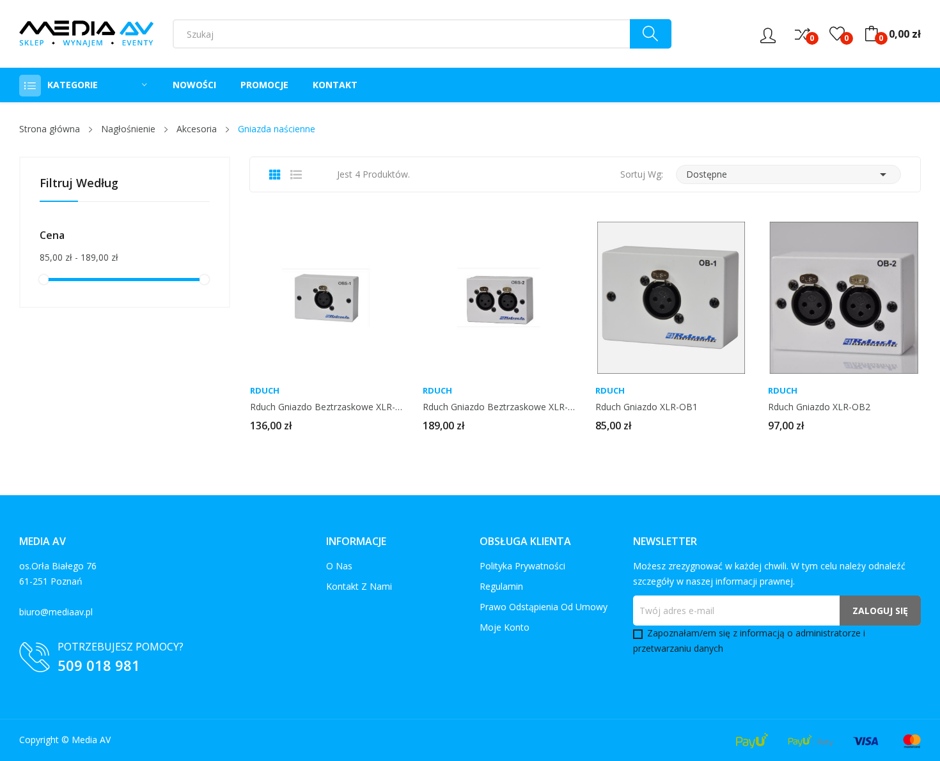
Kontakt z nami (359, 586)
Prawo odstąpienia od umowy (543, 607)
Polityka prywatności (522, 566)
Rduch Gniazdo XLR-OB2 (819, 407)
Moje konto (504, 627)
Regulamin (501, 586)
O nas (339, 566)
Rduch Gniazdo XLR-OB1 (646, 407)
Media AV (91, 740)
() (837, 34)
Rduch (264, 391)
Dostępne (788, 174)
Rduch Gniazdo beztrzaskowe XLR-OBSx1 (326, 407)
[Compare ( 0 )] (802, 34)
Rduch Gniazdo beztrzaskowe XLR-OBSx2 (499, 407)
